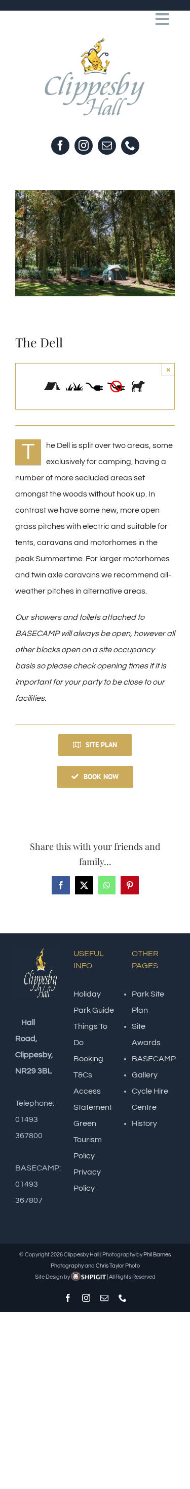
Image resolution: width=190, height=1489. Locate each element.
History (144, 1123)
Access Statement (92, 1099)
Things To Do (90, 1034)
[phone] (130, 146)
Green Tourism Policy (87, 1139)
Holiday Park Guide (93, 1002)
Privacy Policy (87, 1180)
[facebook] (60, 146)
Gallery (145, 1075)
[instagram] (83, 146)
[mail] (107, 146)
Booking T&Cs (88, 1067)
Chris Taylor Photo (118, 1266)
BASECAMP (154, 1059)
